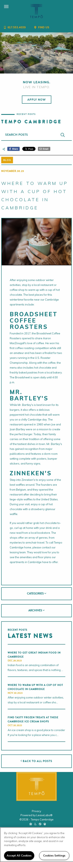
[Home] (36, 11)
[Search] (62, 135)
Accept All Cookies (19, 855)
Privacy (36, 811)
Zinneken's (28, 479)
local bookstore (40, 532)
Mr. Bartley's (25, 404)
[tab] (36, 593)
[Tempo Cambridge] (36, 786)
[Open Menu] (2, 3)
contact (46, 547)
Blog (7, 159)
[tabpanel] (36, 53)
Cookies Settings (54, 855)
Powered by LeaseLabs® (36, 815)
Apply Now (36, 99)
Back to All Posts (37, 761)
